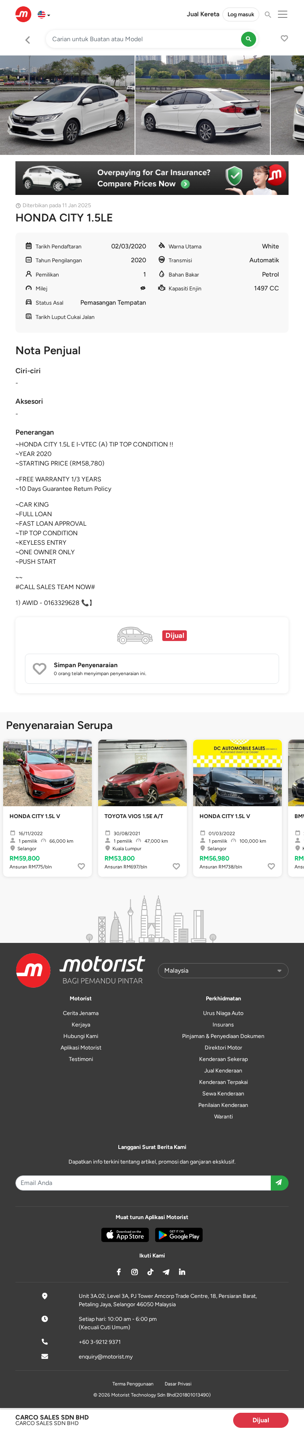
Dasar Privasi (178, 1384)
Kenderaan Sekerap (223, 1059)
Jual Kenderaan (223, 1070)
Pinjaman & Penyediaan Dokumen (223, 1036)
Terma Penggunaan (133, 1384)
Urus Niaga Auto (223, 1013)
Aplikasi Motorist (81, 1047)
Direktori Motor (223, 1047)
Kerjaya (81, 1024)
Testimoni (81, 1059)
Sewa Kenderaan (223, 1093)
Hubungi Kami (80, 1036)
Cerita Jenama (81, 1013)
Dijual (261, 1420)
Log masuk (241, 14)
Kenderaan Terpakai (223, 1082)
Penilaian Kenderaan (223, 1105)
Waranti (223, 1116)
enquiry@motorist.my (106, 1356)
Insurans (223, 1024)
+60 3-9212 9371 (100, 1342)
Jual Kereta (203, 14)
